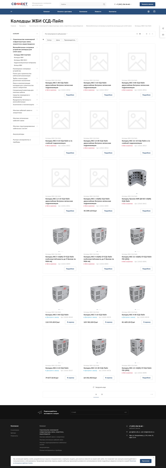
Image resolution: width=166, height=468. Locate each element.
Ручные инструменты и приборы (22, 141)
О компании (15, 430)
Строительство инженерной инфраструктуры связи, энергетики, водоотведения (24, 41)
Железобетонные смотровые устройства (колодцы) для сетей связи (23, 49)
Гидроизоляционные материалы (25, 62)
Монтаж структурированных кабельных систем (24, 127)
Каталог (43, 426)
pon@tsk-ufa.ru (134, 432)
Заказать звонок (147, 4)
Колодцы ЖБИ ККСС (20, 60)
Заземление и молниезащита (23, 104)
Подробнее (70, 95)
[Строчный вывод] (149, 33)
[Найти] (104, 4)
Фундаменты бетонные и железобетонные (22, 101)
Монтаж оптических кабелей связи (20, 119)
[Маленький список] (137, 33)
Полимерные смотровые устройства (22, 70)
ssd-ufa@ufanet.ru (147, 432)
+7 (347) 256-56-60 (123, 4)
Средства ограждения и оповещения (21, 96)
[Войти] (148, 11)
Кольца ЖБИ (18, 65)
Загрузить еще (100, 387)
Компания (14, 426)
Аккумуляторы (18, 134)
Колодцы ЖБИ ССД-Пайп (22, 55)
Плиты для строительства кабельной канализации (22, 75)
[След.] (150, 394)
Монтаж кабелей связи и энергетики (22, 111)
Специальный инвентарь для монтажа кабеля (23, 91)
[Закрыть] (153, 457)
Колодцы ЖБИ (18, 57)
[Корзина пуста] (154, 11)
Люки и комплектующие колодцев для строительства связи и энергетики (23, 85)
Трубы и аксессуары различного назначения (21, 79)
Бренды (13, 433)
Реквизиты (14, 436)
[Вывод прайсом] (152, 33)
